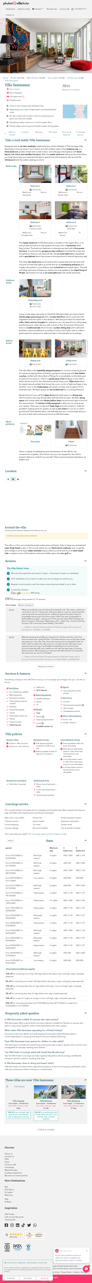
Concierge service (80, 133)
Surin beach (14, 89)
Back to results (24, 9)
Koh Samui (9, 1189)
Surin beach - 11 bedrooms (73, 1103)
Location (25, 132)
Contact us (10, 15)
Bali (6, 1187)
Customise (11, 1278)
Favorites (38, 8)
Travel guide (10, 1219)
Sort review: (11, 605)
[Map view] (13, 479)
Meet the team (11, 1170)
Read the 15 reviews (71, 89)
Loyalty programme (13, 1173)
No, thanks (28, 1278)
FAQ (7, 1159)
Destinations (10, 9)
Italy (6, 1199)
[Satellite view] (8, 479)
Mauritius (9, 1195)
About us (9, 1153)
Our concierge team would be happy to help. (47, 834)
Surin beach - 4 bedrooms (18, 1103)
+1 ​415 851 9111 (79, 9)
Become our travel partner (16, 1175)
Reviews (39, 132)
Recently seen (52, 9)
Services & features (66, 133)
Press (7, 1162)
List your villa (64, 9)
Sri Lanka (8, 1192)
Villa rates (53, 132)
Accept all (44, 1278)
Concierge (9, 1167)
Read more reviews (46, 666)
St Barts (8, 1201)
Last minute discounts (14, 1217)
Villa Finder (9, 1214)
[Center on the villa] (17, 479)
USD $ (10, 841)
